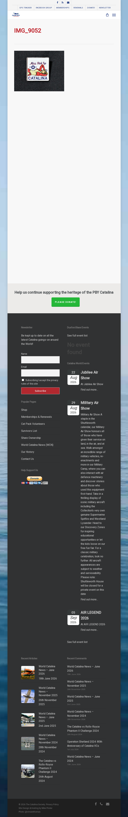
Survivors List (29, 431)
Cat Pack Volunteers (33, 424)
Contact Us (27, 459)
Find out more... (89, 390)
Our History (27, 452)
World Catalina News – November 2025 (80, 684)
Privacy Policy (52, 804)
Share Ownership (31, 438)
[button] (114, 15)
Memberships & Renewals (36, 417)
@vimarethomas (32, 811)
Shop (24, 410)
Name (24, 354)
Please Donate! (65, 302)
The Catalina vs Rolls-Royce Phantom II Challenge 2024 (83, 729)
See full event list (77, 336)
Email (24, 367)
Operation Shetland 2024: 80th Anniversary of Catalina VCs (84, 744)
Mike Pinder (47, 808)
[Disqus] (64, 145)
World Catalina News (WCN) (37, 445)
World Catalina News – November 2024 (80, 714)
